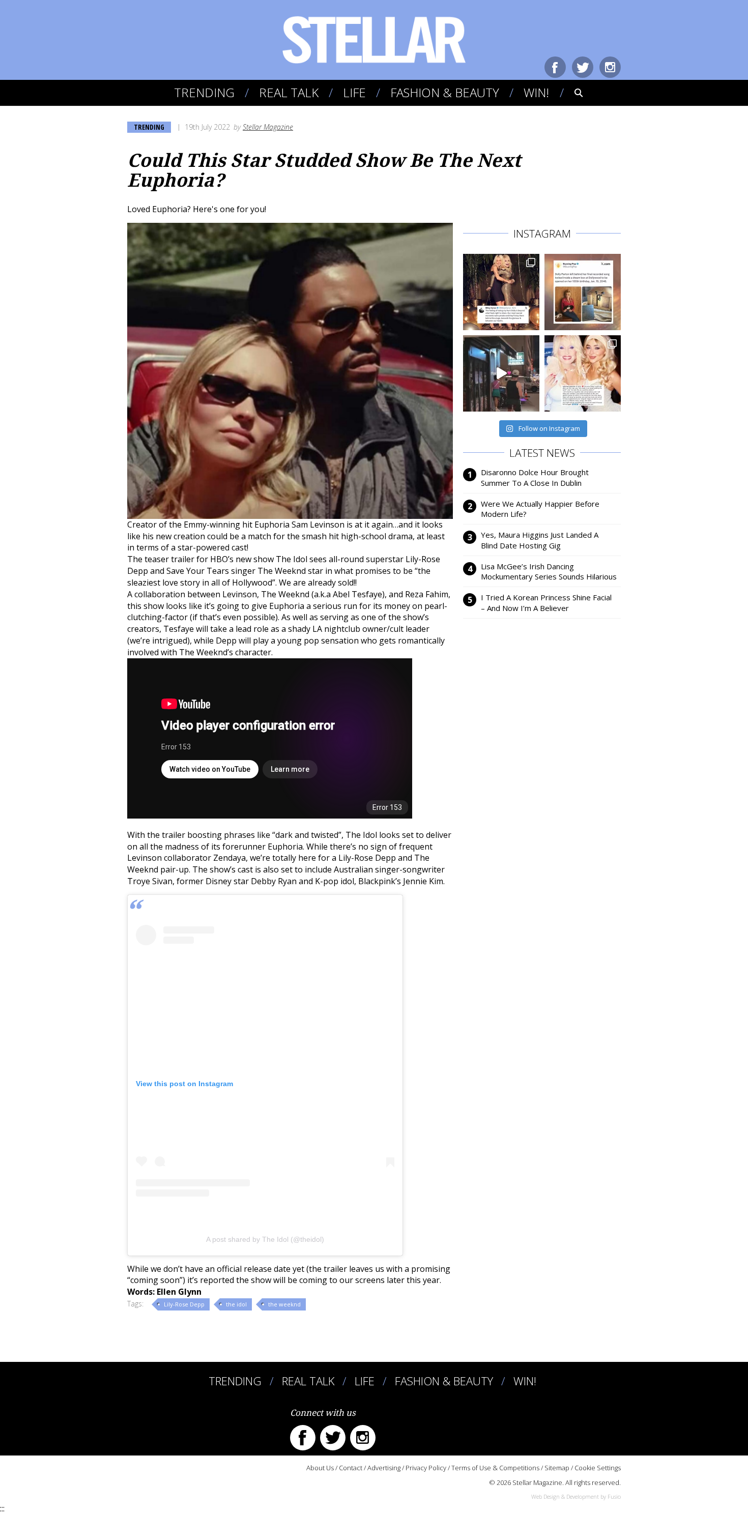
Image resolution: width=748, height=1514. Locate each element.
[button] (571, 92)
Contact (350, 1467)
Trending (204, 92)
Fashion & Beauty (444, 92)
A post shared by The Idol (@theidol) (265, 1239)
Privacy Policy (426, 1467)
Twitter (582, 67)
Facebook (555, 67)
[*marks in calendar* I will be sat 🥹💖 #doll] (582, 292)
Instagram (610, 67)
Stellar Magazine (268, 127)
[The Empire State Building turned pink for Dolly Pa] (501, 373)
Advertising (383, 1467)
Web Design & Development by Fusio (576, 1496)
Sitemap (556, 1467)
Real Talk (289, 92)
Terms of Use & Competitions (495, 1467)
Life (354, 92)
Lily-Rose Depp (184, 1304)
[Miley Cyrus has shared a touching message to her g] (501, 292)
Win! (536, 92)
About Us (320, 1467)
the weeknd (284, 1304)
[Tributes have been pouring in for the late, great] (582, 373)
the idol (236, 1304)
